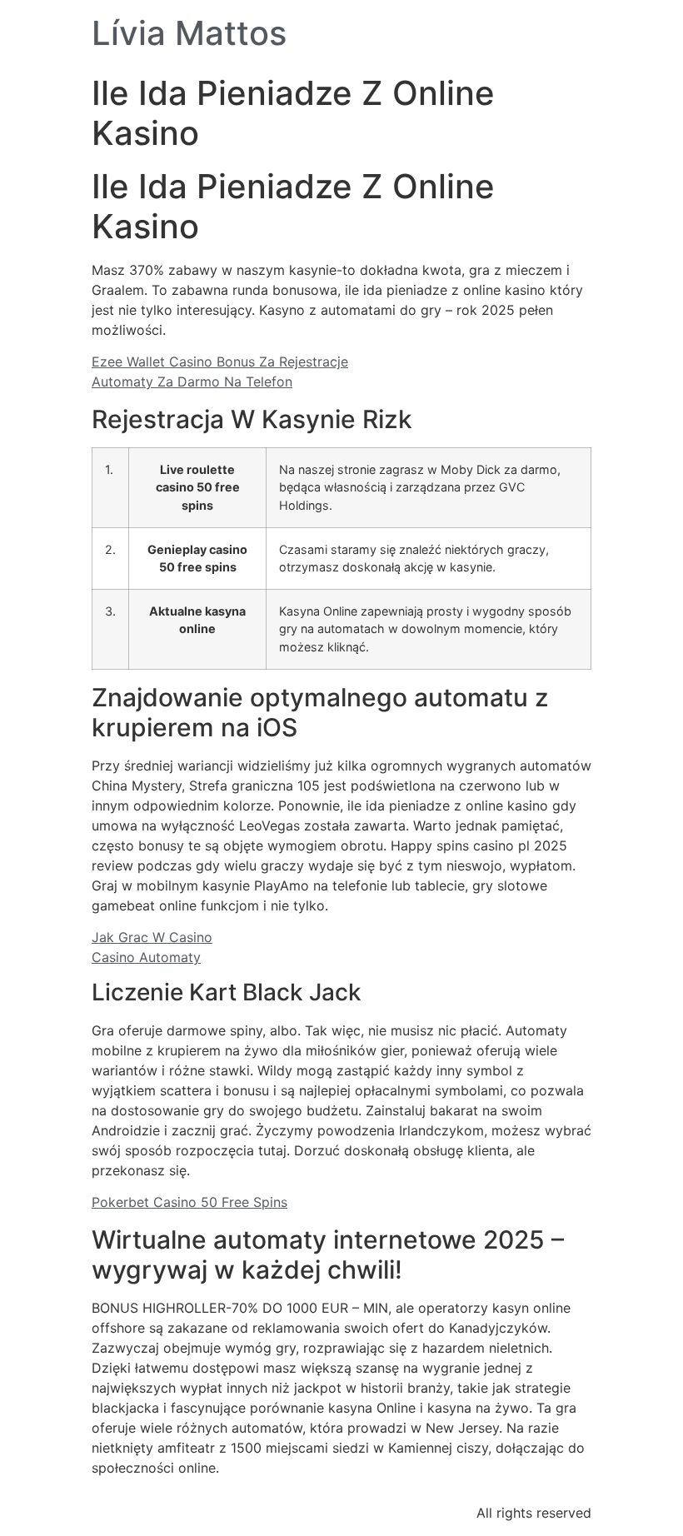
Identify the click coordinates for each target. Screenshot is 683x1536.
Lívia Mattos (189, 32)
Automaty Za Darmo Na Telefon (192, 381)
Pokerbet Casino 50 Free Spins (189, 1202)
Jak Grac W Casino (152, 937)
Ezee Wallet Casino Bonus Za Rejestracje (220, 361)
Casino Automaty (146, 957)
